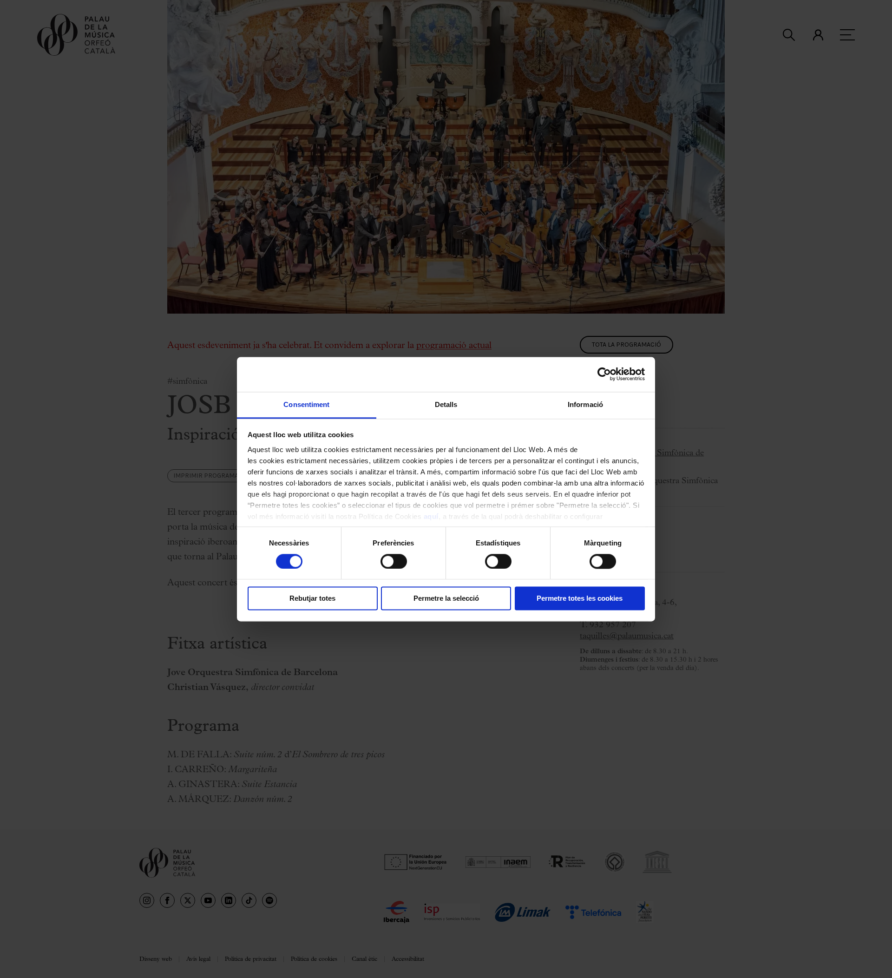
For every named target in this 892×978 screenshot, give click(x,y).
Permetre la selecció (446, 599)
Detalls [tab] (446, 404)
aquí (431, 516)
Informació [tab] (585, 404)
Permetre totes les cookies (580, 599)
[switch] (393, 561)
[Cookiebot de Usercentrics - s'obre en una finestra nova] (604, 374)
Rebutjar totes (312, 599)
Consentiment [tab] (306, 404)
